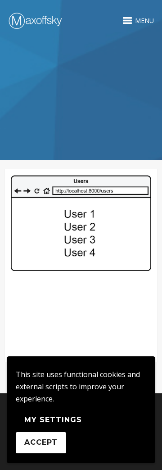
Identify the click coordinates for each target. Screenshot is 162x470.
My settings (53, 419)
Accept (41, 442)
